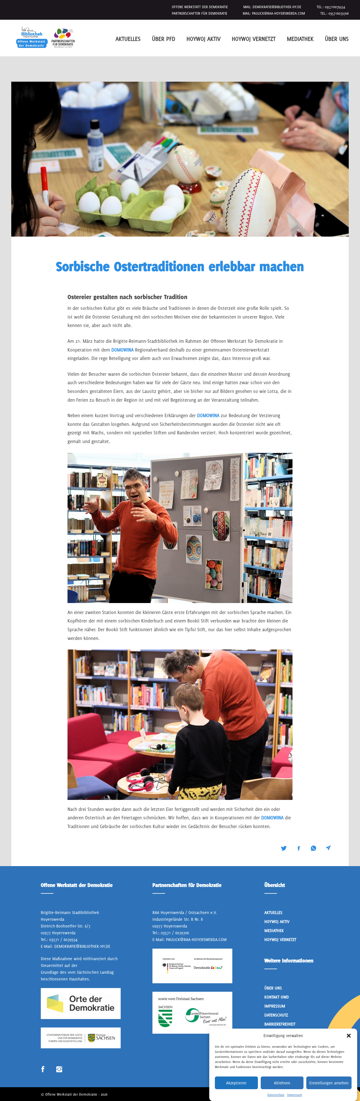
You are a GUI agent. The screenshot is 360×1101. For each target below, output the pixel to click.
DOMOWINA (123, 350)
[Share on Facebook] (298, 848)
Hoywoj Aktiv (203, 38)
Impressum (294, 1095)
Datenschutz (275, 1095)
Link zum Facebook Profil (43, 1069)
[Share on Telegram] (328, 848)
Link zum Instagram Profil (59, 1069)
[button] (349, 1035)
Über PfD (163, 38)
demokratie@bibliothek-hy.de (277, 7)
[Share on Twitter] (283, 848)
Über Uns (337, 38)
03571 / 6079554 (63, 939)
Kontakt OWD (276, 997)
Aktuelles (128, 38)
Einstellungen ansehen (328, 1083)
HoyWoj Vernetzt (254, 38)
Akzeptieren (236, 1083)
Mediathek (300, 38)
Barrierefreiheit (279, 1024)
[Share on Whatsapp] (313, 848)
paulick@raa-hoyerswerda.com (278, 13)
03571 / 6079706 (175, 932)
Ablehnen (282, 1083)
